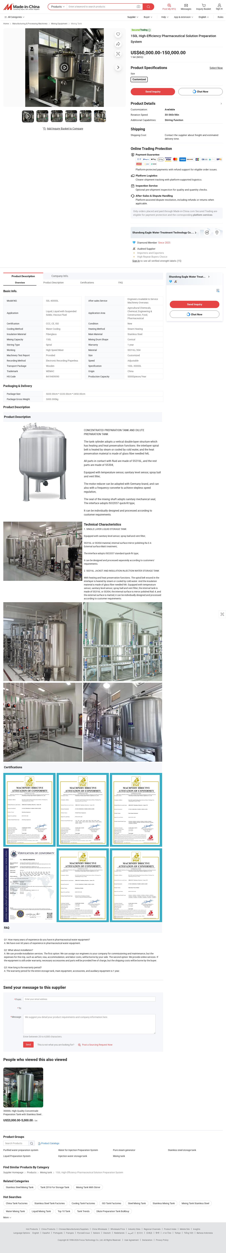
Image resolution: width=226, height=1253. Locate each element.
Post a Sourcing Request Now (95, 1044)
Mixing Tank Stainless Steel (195, 1203)
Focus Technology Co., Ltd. (91, 1240)
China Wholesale (99, 1229)
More (6, 1217)
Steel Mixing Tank (137, 1203)
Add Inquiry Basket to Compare (65, 128)
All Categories (15, 17)
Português (58, 1232)
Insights (196, 1229)
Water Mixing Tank (15, 1211)
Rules (220, 17)
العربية (130, 1232)
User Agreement (131, 1240)
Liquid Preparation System (16, 1156)
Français (70, 1232)
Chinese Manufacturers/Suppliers (74, 1229)
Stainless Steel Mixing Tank (19, 1187)
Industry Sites (134, 1229)
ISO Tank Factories (111, 1203)
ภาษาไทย (167, 1232)
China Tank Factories (16, 1203)
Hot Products (32, 1229)
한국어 (140, 1232)
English (35, 1232)
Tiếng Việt (188, 1232)
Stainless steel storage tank (182, 1150)
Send (28, 1044)
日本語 (149, 1232)
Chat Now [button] (202, 91)
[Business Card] (217, 290)
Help (163, 17)
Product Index (170, 1229)
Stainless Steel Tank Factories (49, 1203)
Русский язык (83, 1232)
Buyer (147, 17)
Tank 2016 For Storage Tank (54, 1187)
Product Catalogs (50, 1143)
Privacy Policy (162, 1240)
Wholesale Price (118, 1229)
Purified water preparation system (20, 1150)
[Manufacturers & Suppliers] (21, 6)
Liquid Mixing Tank (41, 1211)
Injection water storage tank (72, 1156)
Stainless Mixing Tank (164, 1203)
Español (46, 1232)
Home (6, 23)
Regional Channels (152, 1229)
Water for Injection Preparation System (78, 1150)
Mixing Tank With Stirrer (88, 1187)
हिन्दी (157, 1232)
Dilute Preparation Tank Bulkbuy (112, 1211)
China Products (48, 1229)
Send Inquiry (152, 91)
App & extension (182, 17)
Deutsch (107, 1232)
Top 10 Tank (64, 1211)
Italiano (96, 1232)
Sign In (136, 260)
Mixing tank (119, 1156)
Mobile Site (185, 1229)
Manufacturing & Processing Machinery (29, 23)
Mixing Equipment (59, 23)
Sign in (219, 8)
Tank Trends (83, 1211)
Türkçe (178, 1232)
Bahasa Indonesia (205, 1232)
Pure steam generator (124, 1150)
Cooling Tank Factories (83, 1203)
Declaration (147, 1240)
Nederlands (119, 1232)
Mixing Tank (76, 23)
